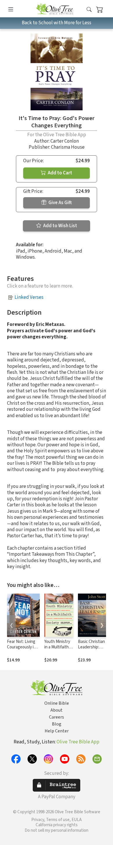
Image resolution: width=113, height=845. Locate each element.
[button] (89, 10)
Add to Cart (59, 172)
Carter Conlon (64, 141)
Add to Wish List (59, 225)
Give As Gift (60, 202)
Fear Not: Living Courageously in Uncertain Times (22, 647)
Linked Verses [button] (28, 297)
